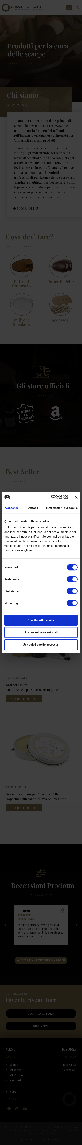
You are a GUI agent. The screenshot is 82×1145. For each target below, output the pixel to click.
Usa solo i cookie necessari (41, 644)
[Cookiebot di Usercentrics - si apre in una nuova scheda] (51, 497)
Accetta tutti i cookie (41, 620)
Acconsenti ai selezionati (41, 632)
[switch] (72, 579)
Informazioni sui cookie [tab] (62, 507)
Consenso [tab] (12, 507)
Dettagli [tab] (33, 507)
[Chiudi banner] (76, 497)
